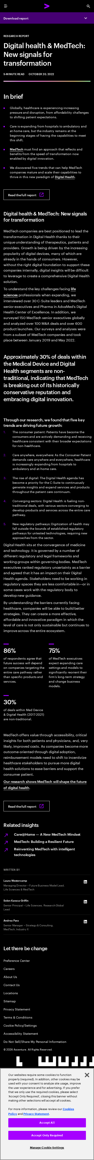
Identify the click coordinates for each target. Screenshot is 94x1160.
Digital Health (65, 177)
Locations (10, 993)
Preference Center (16, 960)
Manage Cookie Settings (47, 1147)
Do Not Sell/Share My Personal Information (34, 1041)
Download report (15, 18)
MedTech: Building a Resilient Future (44, 841)
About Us (10, 976)
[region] (47, 1114)
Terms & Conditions (17, 1017)
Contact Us (11, 984)
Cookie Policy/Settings (20, 1025)
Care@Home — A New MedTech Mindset (47, 834)
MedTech (16, 149)
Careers (9, 968)
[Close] (87, 1075)
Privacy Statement (16, 1009)
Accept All (46, 1122)
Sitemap (9, 1001)
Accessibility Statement (20, 1033)
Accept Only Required (47, 1135)
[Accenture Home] (47, 6)
